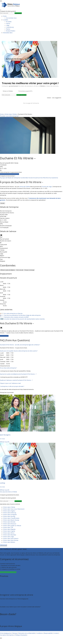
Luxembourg (10, 27)
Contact (2, 622)
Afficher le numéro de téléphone (8, 270)
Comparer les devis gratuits (8, 11)
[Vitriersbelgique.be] (13, 7)
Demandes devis (7, 33)
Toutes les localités (5, 591)
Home (5, 16)
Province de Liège (47, 186)
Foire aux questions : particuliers (9, 619)
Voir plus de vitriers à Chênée (8, 492)
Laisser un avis (4, 336)
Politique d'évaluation (21, 635)
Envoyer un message (29, 270)
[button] (20, 345)
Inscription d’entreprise (7, 604)
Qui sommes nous (11, 18)
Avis (41, 178)
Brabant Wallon (10, 31)
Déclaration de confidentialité (26, 633)
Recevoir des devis (5, 602)
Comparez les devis (21, 94)
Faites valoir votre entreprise (8, 610)
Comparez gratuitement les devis (9, 174)
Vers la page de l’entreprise (31, 103)
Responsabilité (48, 633)
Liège (7, 25)
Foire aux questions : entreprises (9, 620)
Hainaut (2, 582)
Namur (8, 29)
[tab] (31, 345)
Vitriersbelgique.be (5, 633)
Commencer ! (18, 501)
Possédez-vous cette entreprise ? (9, 116)
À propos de (3, 178)
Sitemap (14, 633)
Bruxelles (9, 21)
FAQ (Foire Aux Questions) (50, 178)
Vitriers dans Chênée (11, 114)
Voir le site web (19, 270)
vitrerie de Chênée (24, 186)
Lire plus (2, 203)
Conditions (39, 633)
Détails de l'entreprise (13, 178)
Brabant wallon (4, 589)
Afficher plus (3, 545)
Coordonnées (24, 178)
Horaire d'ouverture (34, 178)
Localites (5, 20)
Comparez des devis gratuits (8, 572)
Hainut (8, 23)
